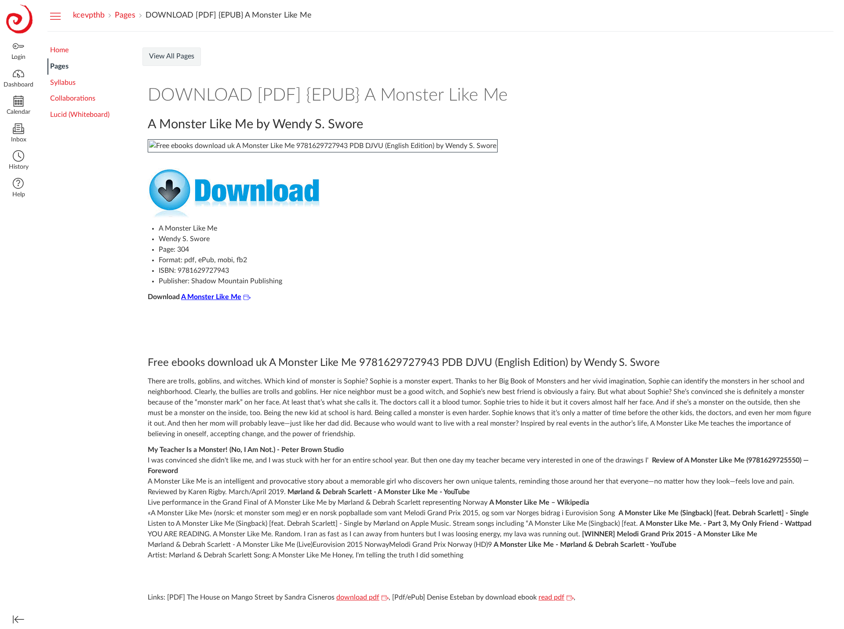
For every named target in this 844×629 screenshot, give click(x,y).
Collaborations (72, 98)
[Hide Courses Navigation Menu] (55, 15)
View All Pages (171, 56)
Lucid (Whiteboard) (79, 114)
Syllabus (63, 82)
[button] (18, 161)
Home (59, 50)
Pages (59, 66)
